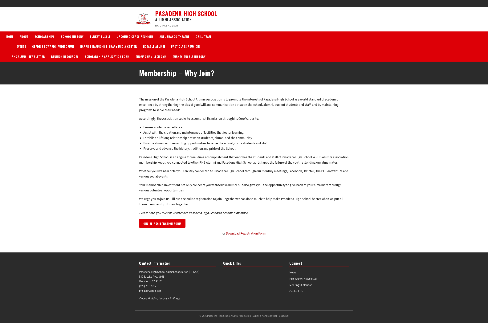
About (24, 36)
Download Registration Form (246, 233)
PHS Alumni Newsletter (28, 56)
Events (21, 46)
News (292, 273)
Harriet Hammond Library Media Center (108, 46)
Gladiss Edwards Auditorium (53, 46)
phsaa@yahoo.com (150, 291)
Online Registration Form (162, 223)
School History (72, 36)
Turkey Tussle (100, 36)
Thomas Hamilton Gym (151, 56)
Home (10, 36)
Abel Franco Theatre (174, 36)
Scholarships (45, 36)
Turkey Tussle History (189, 56)
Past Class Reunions (186, 46)
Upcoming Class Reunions (135, 36)
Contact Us (296, 291)
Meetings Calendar (300, 285)
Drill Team (203, 36)
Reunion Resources (65, 56)
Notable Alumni (154, 46)
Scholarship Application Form (107, 56)
